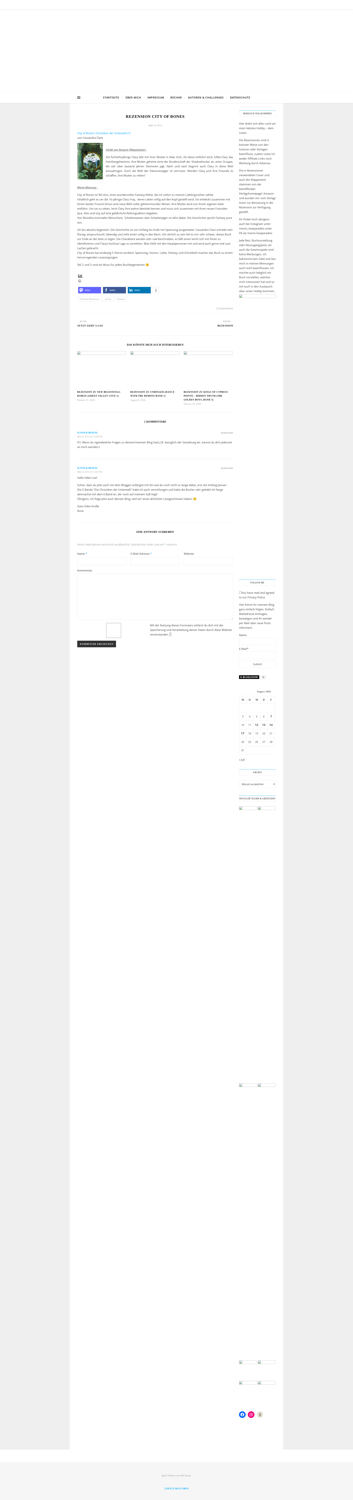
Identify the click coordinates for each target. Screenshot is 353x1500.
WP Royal (185, 1475)
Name (82, 553)
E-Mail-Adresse (141, 553)
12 (256, 725)
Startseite (111, 97)
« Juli (242, 759)
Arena (108, 299)
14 (271, 725)
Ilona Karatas (87, 432)
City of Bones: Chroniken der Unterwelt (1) (104, 133)
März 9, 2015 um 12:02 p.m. (90, 471)
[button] (89, 290)
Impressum (155, 97)
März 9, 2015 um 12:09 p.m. (90, 436)
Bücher (176, 97)
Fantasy (121, 299)
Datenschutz (240, 97)
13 (263, 725)
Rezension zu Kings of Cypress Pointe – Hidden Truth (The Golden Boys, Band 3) (206, 396)
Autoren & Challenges (206, 97)
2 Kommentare (224, 308)
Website (189, 553)
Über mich (133, 97)
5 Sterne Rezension (89, 299)
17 (242, 733)
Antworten (227, 432)
